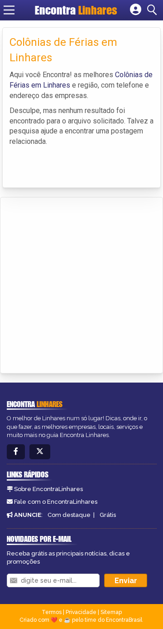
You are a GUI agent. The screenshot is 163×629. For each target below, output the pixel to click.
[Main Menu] (9, 10)
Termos (52, 612)
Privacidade (81, 612)
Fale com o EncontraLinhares (55, 501)
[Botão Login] (135, 10)
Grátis (108, 514)
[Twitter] (39, 451)
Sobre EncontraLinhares (48, 489)
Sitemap (111, 612)
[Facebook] (16, 451)
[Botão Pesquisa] (153, 10)
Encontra (76, 10)
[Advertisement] (81, 283)
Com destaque (69, 514)
